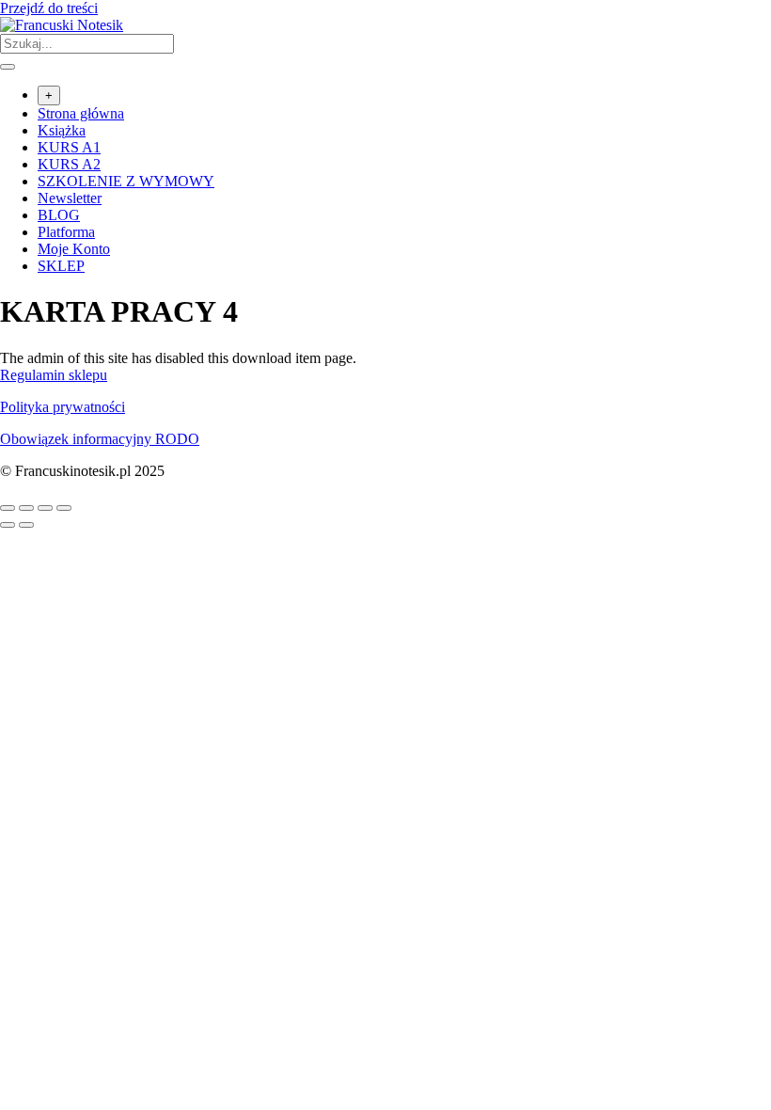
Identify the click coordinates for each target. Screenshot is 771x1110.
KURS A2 (69, 164)
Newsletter (70, 198)
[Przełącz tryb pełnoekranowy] (26, 508)
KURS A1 (69, 147)
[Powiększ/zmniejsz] (7, 508)
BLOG (59, 215)
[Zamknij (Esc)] (63, 508)
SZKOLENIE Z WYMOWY (126, 181)
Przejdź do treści (49, 8)
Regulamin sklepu (53, 375)
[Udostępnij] (45, 508)
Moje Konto (74, 249)
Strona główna (81, 113)
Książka (62, 130)
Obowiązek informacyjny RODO (99, 439)
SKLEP (61, 266)
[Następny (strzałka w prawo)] (26, 525)
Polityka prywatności (62, 407)
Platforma (66, 232)
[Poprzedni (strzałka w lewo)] (7, 525)
